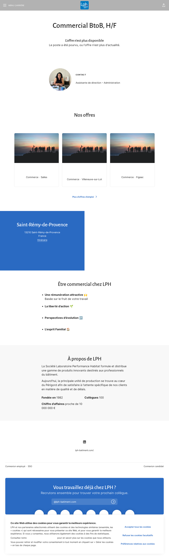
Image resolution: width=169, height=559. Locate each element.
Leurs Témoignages (92, 433)
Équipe (34, 433)
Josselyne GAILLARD (88, 79)
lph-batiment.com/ (84, 450)
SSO (30, 466)
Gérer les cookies (151, 433)
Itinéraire (42, 240)
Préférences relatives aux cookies (138, 543)
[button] (163, 5)
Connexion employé (15, 466)
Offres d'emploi (16, 433)
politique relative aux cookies (42, 538)
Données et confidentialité (122, 433)
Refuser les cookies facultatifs (138, 535)
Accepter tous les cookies (138, 527)
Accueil (49, 433)
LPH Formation (67, 433)
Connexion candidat (154, 466)
